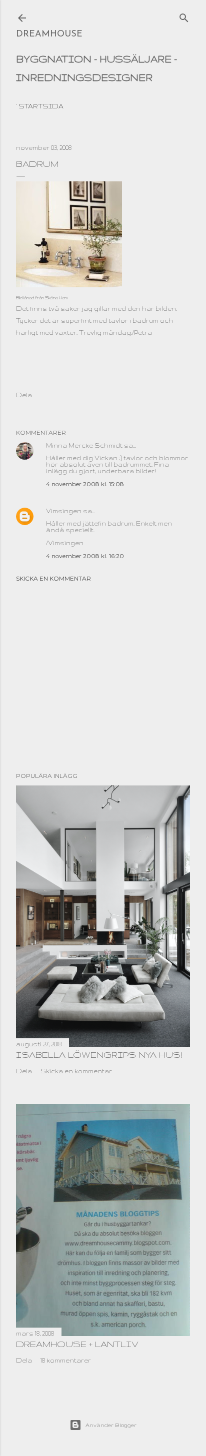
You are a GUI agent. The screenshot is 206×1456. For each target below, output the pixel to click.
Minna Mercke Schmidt (84, 445)
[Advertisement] (103, 677)
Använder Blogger (111, 1425)
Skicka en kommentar (53, 578)
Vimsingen (64, 511)
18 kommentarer (65, 1360)
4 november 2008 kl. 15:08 (85, 484)
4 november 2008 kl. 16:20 (85, 556)
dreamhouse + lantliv (77, 1344)
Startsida (41, 105)
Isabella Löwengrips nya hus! (99, 1054)
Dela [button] (24, 395)
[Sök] (184, 15)
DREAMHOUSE (49, 34)
